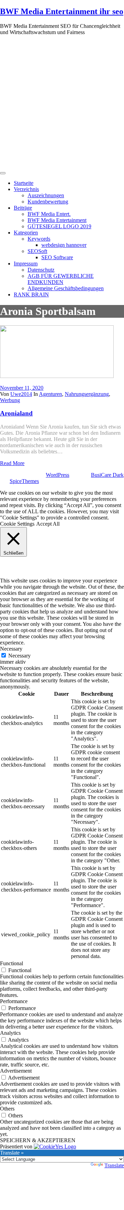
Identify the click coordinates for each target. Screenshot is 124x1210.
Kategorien (26, 232)
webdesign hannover (63, 245)
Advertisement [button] (16, 1071)
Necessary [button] (11, 649)
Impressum (26, 263)
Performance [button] (14, 1001)
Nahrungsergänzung (87, 394)
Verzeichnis (26, 189)
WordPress (57, 475)
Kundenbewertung (48, 201)
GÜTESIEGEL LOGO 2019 (59, 226)
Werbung (10, 400)
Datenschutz (41, 270)
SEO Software (57, 257)
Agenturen (50, 394)
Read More (12, 463)
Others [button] (7, 1109)
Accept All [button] (48, 524)
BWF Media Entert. (49, 214)
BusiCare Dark (107, 475)
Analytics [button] (10, 1033)
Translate (114, 1165)
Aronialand (16, 413)
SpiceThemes (24, 481)
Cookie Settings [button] (17, 524)
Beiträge (23, 208)
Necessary (19, 656)
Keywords (39, 239)
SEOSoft (37, 251)
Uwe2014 (21, 394)
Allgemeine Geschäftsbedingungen (66, 288)
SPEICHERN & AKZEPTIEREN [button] (37, 1140)
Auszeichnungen (46, 195)
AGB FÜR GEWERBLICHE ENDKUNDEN (61, 279)
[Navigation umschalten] (3, 173)
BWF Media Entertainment (57, 220)
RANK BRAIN (31, 294)
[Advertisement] (62, 103)
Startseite (23, 183)
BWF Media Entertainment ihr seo (61, 11)
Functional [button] (11, 963)
